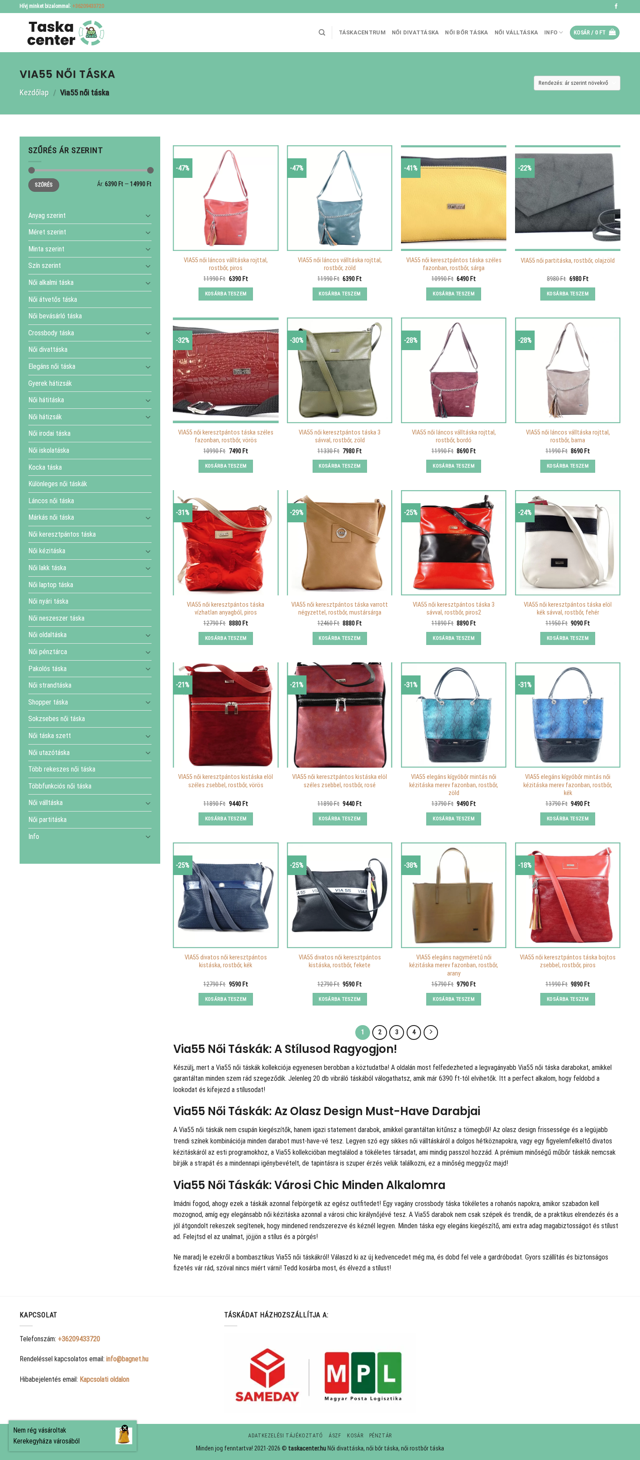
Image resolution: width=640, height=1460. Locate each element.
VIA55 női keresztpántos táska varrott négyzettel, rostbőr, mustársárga (339, 609)
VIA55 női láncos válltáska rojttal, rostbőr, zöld (340, 264)
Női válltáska (516, 32)
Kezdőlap (34, 92)
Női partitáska (47, 819)
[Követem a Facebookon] (616, 6)
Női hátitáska (46, 400)
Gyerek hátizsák (50, 383)
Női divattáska (415, 32)
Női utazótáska (49, 752)
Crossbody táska (51, 332)
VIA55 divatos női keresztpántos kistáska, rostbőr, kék (226, 961)
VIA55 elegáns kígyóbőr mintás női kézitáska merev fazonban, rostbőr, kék (567, 785)
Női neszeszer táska (56, 618)
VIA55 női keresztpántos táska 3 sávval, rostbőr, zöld (340, 436)
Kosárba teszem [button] (226, 294)
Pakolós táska (47, 668)
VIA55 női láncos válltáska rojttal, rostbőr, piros (226, 264)
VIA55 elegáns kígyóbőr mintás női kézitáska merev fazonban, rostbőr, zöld (453, 785)
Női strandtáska (49, 685)
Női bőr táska (466, 32)
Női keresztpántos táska (62, 534)
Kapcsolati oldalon (104, 1379)
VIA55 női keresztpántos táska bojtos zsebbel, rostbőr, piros (568, 961)
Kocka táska (45, 467)
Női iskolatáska (48, 450)
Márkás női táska (51, 517)
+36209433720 (88, 6)
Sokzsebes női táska (56, 719)
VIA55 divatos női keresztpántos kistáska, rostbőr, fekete (340, 961)
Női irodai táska (49, 433)
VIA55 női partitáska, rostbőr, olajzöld (568, 260)
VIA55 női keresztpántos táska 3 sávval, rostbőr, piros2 (454, 609)
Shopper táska (48, 702)
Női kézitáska (46, 551)
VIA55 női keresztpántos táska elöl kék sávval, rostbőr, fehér (568, 609)
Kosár (355, 1436)
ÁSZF (335, 1436)
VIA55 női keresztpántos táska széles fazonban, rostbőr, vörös (225, 436)
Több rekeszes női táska (61, 769)
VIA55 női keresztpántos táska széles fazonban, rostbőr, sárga (454, 264)
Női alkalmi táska (51, 282)
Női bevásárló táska (55, 316)
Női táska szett (49, 736)
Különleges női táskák (57, 484)
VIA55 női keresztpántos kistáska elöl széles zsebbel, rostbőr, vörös (225, 781)
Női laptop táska (50, 584)
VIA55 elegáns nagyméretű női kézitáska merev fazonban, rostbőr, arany (453, 965)
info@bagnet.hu (127, 1359)
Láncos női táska (51, 500)
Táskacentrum (362, 32)
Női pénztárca (47, 652)
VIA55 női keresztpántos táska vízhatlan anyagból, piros (225, 609)
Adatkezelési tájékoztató (285, 1436)
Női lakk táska (47, 568)
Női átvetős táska (52, 299)
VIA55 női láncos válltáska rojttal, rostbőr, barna (568, 436)
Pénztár (380, 1436)
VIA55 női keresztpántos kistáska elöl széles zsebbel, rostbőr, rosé (339, 781)
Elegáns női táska (51, 366)
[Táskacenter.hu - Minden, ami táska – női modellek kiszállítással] (63, 33)
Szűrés (43, 185)
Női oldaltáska (47, 635)
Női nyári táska (48, 601)
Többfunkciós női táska (59, 786)
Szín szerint (44, 265)
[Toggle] (148, 215)
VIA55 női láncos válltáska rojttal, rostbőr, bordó (454, 436)
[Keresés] (322, 32)
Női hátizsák (45, 416)
